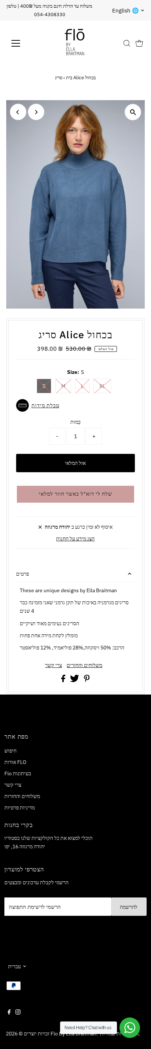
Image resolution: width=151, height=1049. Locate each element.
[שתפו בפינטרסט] (87, 680)
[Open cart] (139, 43)
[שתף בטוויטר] (75, 680)
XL (102, 386)
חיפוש (10, 750)
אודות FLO (15, 761)
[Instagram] (18, 1012)
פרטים (22, 573)
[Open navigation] (22, 43)
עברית (14, 966)
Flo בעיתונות (17, 773)
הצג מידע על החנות (75, 538)
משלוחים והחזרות (22, 796)
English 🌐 (125, 10)
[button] (75, 405)
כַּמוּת (75, 421)
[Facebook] (9, 1012)
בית (69, 77)
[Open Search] (127, 43)
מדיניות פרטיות (19, 807)
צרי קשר (53, 665)
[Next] (36, 112)
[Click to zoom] (133, 112)
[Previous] (18, 112)
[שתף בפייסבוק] (63, 680)
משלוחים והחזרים (84, 665)
